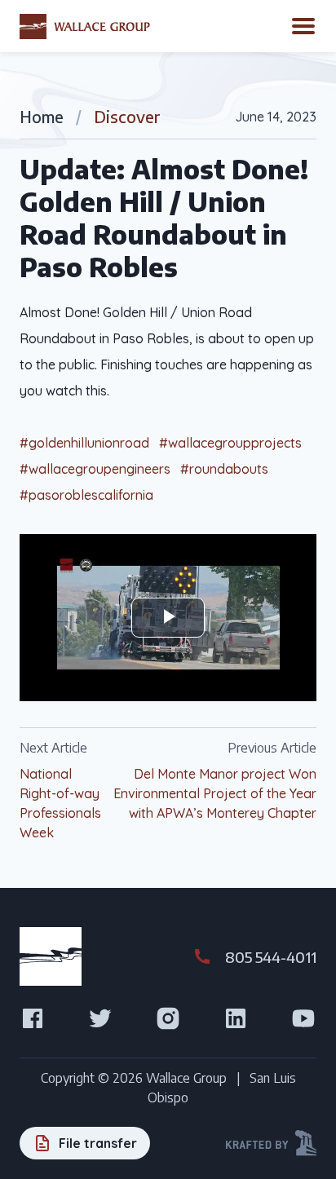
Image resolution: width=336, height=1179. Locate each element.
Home (42, 116)
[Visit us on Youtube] (303, 1018)
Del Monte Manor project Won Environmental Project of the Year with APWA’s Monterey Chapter (214, 793)
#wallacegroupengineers (95, 469)
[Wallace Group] (85, 26)
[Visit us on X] (100, 1018)
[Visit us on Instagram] (168, 1018)
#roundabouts (224, 469)
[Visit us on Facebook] (33, 1018)
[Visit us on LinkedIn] (236, 1018)
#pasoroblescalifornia (86, 495)
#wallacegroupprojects (230, 443)
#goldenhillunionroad (84, 443)
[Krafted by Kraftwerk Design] (271, 1143)
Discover (127, 116)
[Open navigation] (303, 26)
